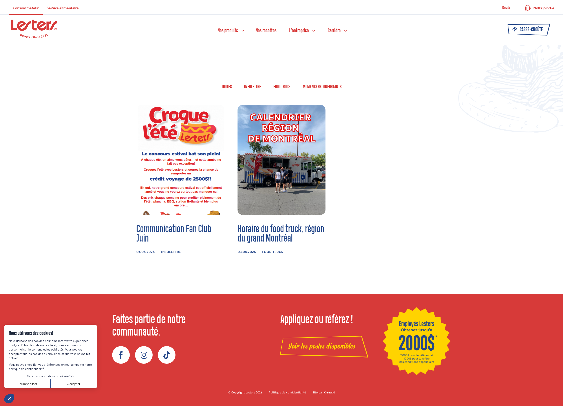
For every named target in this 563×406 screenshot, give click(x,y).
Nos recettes (266, 30)
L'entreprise (299, 30)
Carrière (334, 30)
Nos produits (228, 30)
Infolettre (252, 87)
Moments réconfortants (322, 87)
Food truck (282, 87)
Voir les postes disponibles (321, 346)
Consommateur (26, 8)
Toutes (226, 87)
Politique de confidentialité (287, 392)
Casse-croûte (531, 29)
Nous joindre (543, 8)
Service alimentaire (63, 8)
